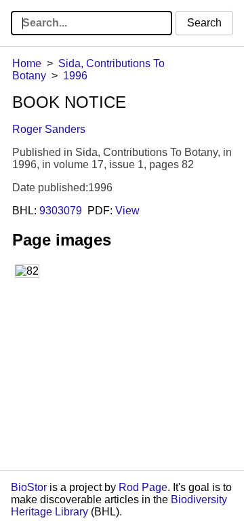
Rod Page (143, 487)
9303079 (60, 210)
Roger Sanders (48, 129)
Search (204, 22)
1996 (75, 75)
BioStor (29, 487)
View (127, 210)
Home (26, 63)
